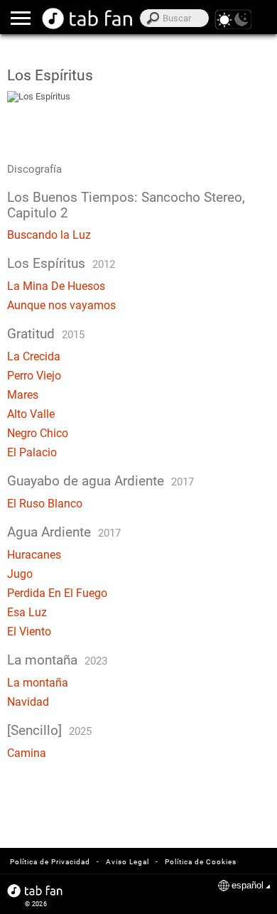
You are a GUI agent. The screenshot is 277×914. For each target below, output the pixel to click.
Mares (22, 395)
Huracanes (34, 554)
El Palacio (32, 452)
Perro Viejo (34, 375)
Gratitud (31, 334)
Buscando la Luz (49, 235)
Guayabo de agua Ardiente (85, 481)
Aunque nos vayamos (61, 305)
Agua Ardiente (49, 532)
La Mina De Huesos (56, 286)
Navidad (28, 702)
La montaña (42, 660)
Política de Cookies (201, 862)
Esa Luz (27, 612)
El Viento (29, 631)
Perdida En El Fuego (57, 593)
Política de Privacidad (50, 862)
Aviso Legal (127, 862)
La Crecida (33, 356)
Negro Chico (37, 433)
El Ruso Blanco (44, 503)
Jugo (20, 574)
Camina (26, 753)
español (248, 885)
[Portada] (87, 18)
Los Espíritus (46, 263)
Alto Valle (31, 414)
